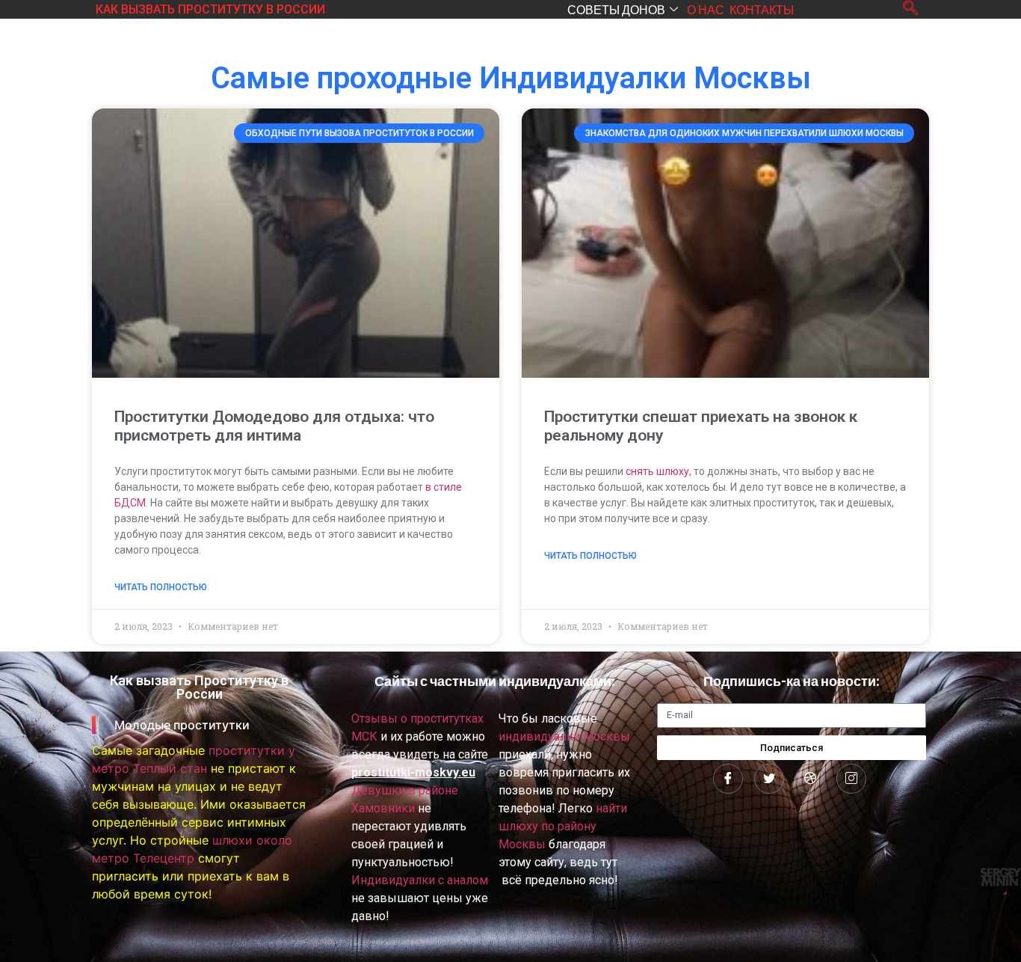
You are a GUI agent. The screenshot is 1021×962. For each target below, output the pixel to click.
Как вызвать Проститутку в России (210, 9)
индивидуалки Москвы (564, 736)
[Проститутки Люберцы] (769, 779)
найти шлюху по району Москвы (563, 826)
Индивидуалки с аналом (419, 880)
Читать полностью (160, 587)
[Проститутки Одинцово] (851, 779)
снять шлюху (657, 471)
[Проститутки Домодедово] (728, 779)
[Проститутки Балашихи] (810, 779)
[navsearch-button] (910, 9)
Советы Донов (616, 9)
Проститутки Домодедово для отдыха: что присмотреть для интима (274, 426)
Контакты (761, 9)
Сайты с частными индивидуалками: (494, 681)
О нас (705, 9)
